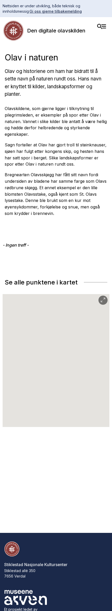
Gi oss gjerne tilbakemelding (55, 11)
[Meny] (101, 26)
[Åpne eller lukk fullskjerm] (103, 300)
